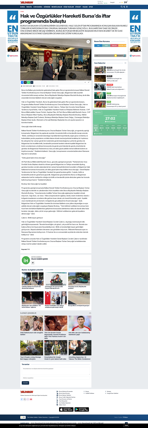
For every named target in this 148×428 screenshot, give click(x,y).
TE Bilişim (125, 417)
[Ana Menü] (126, 7)
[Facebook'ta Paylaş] (22, 82)
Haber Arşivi (62, 404)
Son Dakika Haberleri (65, 403)
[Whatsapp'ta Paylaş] (28, 82)
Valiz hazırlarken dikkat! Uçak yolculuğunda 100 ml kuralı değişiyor (116, 88)
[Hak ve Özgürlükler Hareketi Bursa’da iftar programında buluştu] (55, 59)
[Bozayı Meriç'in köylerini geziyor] (79, 298)
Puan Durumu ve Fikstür (65, 399)
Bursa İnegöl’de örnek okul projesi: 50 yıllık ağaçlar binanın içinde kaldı (116, 71)
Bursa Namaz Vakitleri (65, 395)
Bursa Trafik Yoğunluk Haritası (67, 397)
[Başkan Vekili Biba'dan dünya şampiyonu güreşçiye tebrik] (56, 298)
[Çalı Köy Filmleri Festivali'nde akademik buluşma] (33, 279)
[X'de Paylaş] (25, 82)
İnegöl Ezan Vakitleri (112, 393)
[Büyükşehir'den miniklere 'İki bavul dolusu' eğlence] (33, 298)
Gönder (25, 383)
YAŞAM (84, 7)
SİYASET (78, 7)
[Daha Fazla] (31, 82)
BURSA (22, 7)
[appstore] (66, 409)
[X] (24, 399)
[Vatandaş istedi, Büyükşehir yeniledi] (79, 279)
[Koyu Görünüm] (124, 7)
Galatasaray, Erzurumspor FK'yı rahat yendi (116, 105)
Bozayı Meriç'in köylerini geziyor (78, 305)
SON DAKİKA (37, 7)
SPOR (91, 7)
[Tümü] (125, 63)
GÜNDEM (47, 7)
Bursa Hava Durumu (64, 393)
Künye (87, 391)
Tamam (126, 425)
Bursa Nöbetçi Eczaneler (66, 391)
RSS (24, 417)
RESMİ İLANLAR (57, 7)
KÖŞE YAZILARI (69, 7)
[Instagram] (27, 399)
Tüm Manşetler (63, 401)
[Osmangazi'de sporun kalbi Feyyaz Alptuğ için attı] (56, 279)
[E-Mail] (32, 263)
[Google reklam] (13, 36)
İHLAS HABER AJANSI (27, 86)
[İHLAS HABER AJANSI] (26, 260)
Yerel (22, 11)
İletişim (109, 391)
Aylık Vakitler (99, 133)
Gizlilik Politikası (89, 393)
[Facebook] (21, 399)
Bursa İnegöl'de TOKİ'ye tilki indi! (114, 80)
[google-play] (81, 409)
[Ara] (122, 7)
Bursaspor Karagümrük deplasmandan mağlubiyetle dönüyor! (116, 97)
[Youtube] (31, 399)
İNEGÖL (29, 7)
